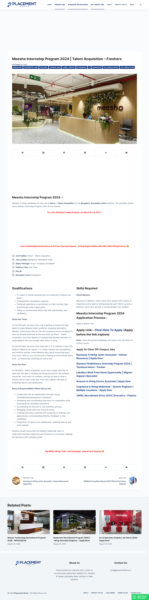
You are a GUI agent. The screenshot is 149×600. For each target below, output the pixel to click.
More (132, 4)
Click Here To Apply (109, 330)
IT (89, 67)
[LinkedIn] (85, 153)
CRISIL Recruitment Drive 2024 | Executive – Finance (106, 395)
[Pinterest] (64, 153)
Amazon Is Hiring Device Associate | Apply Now (103, 381)
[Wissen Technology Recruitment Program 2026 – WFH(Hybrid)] (28, 522)
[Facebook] (22, 153)
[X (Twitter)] (43, 153)
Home (49, 4)
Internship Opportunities (78, 4)
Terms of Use (123, 593)
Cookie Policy (136, 593)
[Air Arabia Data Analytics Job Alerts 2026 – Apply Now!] (120, 522)
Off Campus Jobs (97, 4)
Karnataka (96, 67)
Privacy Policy (121, 4)
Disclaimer (110, 593)
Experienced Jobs (31, 67)
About (109, 4)
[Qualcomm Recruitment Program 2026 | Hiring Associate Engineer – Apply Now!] (74, 522)
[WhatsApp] (126, 153)
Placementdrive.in (64, 570)
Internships (81, 67)
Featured (43, 67)
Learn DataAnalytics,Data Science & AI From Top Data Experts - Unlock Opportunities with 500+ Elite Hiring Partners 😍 (74, 246)
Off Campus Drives (110, 67)
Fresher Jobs (60, 4)
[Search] (141, 5)
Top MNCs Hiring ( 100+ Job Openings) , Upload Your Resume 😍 (74, 451)
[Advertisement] (74, 26)
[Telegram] (105, 153)
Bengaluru (17, 67)
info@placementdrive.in (120, 570)
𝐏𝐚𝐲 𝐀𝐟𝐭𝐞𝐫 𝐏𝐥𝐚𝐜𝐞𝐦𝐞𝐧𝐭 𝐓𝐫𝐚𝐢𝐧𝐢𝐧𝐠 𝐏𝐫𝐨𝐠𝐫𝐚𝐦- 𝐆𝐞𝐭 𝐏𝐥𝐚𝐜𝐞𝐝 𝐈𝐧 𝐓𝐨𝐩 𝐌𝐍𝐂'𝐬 (74, 212)
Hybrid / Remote (68, 67)
